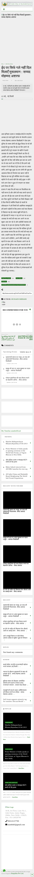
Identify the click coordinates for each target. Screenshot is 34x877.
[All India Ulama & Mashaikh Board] (17, 5)
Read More (21, 768)
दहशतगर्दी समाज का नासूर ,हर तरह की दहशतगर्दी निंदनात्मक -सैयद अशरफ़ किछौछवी (15, 511)
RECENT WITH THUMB (13, 486)
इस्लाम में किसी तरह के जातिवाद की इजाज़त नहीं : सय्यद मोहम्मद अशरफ (25, 338)
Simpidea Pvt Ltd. (17, 873)
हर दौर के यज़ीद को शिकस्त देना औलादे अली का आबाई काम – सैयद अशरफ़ (17, 590)
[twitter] (28, 9)
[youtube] (25, 9)
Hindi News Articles (11, 782)
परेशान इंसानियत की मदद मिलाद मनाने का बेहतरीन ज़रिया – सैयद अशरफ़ (16, 564)
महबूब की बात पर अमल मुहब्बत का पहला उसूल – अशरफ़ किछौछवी (15, 538)
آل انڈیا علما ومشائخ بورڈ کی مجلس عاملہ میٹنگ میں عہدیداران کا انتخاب (8, 338)
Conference (8, 722)
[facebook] (30, 9)
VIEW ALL (25, 352)
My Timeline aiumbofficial (11, 431)
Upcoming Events (10, 352)
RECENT (6, 600)
